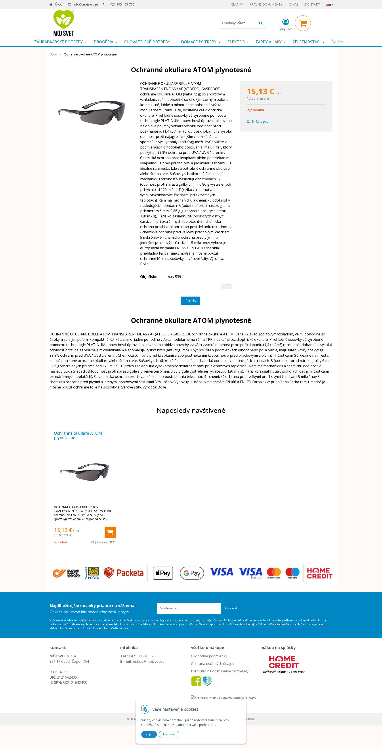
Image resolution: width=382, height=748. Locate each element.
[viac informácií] (284, 664)
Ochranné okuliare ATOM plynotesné (78, 435)
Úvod (59, 4)
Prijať (149, 734)
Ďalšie (337, 41)
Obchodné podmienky (209, 656)
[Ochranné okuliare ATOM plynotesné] (92, 114)
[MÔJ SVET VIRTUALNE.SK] (207, 681)
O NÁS (293, 4)
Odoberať (231, 608)
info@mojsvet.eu (86, 4)
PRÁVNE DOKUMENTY (266, 4)
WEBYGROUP (247, 719)
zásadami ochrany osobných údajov (199, 620)
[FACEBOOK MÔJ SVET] (196, 681)
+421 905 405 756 (121, 4)
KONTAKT (312, 4)
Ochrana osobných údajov (212, 663)
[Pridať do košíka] (110, 532)
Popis (190, 300)
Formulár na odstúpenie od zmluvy (219, 671)
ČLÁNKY (237, 4)
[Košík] (303, 23)
